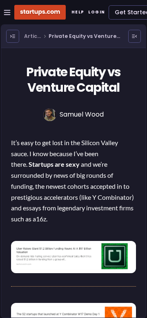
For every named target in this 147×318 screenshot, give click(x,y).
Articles (31, 36)
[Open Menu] (12, 36)
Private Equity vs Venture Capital (82, 36)
